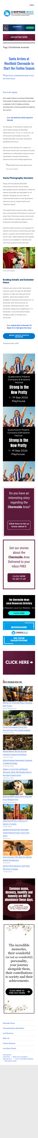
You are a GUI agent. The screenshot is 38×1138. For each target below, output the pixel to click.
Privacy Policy (6, 1057)
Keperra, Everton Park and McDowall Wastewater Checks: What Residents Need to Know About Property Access (17, 772)
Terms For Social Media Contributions (24, 1059)
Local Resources (8, 1033)
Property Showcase (9, 1043)
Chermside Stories (9, 1023)
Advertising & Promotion (11, 1061)
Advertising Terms (7, 1059)
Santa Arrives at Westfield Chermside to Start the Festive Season (19, 63)
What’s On (6, 1038)
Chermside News (7, 1055)
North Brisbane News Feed (12, 682)
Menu (32, 5)
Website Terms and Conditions (20, 1057)
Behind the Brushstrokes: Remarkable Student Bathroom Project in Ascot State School (16, 832)
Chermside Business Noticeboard (13, 1028)
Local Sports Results (9, 1048)
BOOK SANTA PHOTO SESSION (19, 336)
